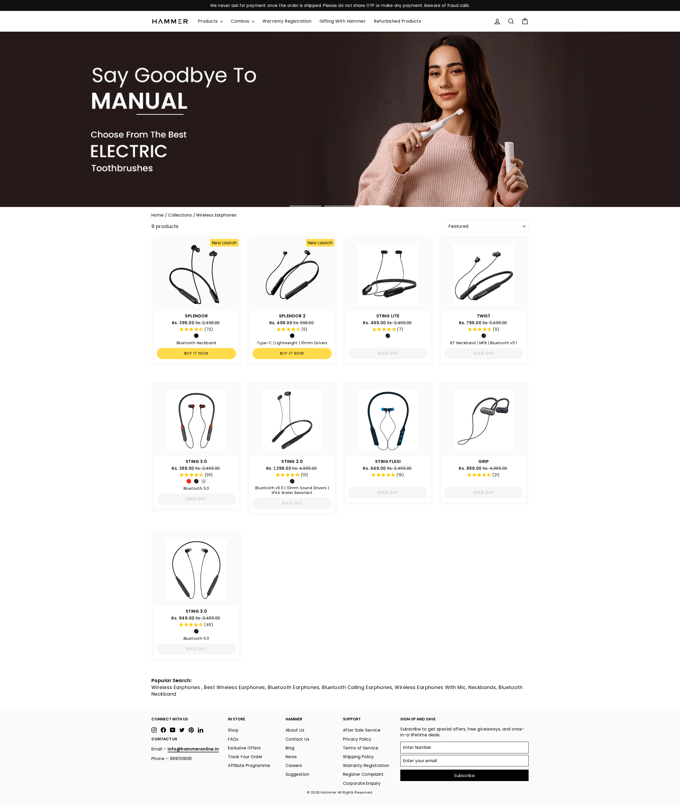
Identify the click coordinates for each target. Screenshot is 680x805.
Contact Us (298, 739)
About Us (295, 730)
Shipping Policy (358, 757)
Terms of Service (360, 748)
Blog (290, 748)
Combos (240, 21)
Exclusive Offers (244, 748)
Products (208, 21)
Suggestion (297, 774)
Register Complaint (363, 774)
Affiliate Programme (249, 765)
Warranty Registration (286, 21)
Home (157, 215)
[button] (192, 329)
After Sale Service (361, 730)
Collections (180, 215)
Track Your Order (245, 757)
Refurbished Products (397, 21)
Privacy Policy (357, 739)
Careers (294, 765)
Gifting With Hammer (343, 21)
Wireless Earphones (216, 215)
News (291, 757)
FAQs (233, 739)
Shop (233, 730)
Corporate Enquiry (362, 783)
